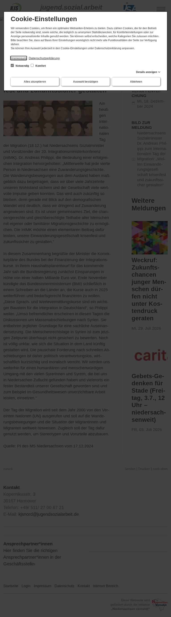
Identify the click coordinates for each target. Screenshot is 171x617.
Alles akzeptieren (35, 81)
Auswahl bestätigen (85, 81)
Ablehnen (136, 81)
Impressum (18, 58)
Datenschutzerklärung (44, 58)
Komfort (40, 65)
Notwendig (22, 65)
